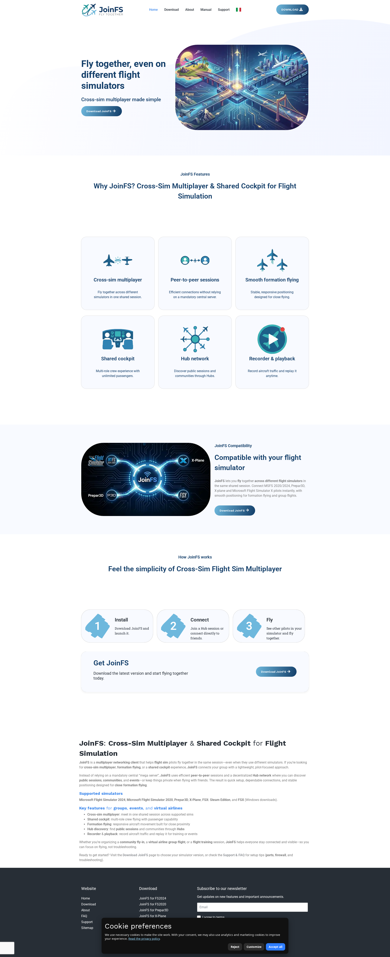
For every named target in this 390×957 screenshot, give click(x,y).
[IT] (238, 10)
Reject (235, 947)
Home (153, 10)
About (189, 10)
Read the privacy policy (144, 939)
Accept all (275, 947)
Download (171, 10)
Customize (254, 947)
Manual (205, 10)
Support (224, 10)
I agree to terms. (213, 917)
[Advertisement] (195, 216)
